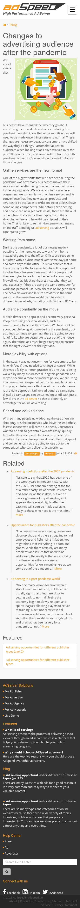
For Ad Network (15, 709)
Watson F (49, 453)
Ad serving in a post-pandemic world (35, 579)
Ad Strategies (31, 453)
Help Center (12, 835)
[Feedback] (75, 453)
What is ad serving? (19, 730)
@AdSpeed (55, 893)
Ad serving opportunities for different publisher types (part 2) (40, 776)
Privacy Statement (65, 905)
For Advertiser (14, 697)
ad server (31, 399)
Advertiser (11, 853)
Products (26, 901)
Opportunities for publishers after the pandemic (43, 525)
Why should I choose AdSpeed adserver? (34, 752)
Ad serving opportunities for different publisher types (40, 802)
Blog (13, 24)
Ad (6, 847)
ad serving (42, 228)
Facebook (13, 893)
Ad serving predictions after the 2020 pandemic (42, 471)
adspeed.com (36, 897)
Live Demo (12, 715)
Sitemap (57, 901)
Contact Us (42, 901)
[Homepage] (4, 24)
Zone (8, 841)
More (19, 515)
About (13, 901)
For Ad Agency (14, 703)
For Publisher (14, 691)
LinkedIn (34, 893)
